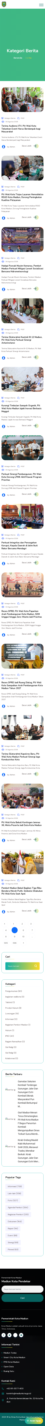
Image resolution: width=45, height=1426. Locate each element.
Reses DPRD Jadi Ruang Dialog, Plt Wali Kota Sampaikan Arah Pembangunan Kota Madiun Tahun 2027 (22, 685)
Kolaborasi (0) (11, 1058)
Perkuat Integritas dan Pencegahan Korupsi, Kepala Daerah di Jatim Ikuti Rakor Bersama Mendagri (20, 545)
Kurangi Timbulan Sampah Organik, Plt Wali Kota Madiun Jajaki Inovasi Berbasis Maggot (22, 408)
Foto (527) (13, 1200)
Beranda (18, 57)
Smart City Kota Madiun (14, 1357)
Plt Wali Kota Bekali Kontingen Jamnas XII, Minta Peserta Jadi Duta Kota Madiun (22, 824)
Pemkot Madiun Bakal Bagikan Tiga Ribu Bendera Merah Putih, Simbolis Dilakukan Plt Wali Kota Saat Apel (22, 891)
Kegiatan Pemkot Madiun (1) (17, 1024)
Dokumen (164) (15, 1221)
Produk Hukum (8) (13, 1008)
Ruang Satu (9, 1371)
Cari (22, 1297)
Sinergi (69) (13, 1242)
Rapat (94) (13, 1228)
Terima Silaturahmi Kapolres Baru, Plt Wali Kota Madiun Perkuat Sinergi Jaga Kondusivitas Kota (21, 757)
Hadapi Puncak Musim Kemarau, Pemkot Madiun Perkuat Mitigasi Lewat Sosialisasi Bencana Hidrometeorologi (22, 268)
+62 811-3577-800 (15, 1388)
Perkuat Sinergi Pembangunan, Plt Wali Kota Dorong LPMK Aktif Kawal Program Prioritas (22, 477)
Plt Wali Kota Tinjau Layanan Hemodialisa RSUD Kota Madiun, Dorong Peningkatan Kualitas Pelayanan (22, 197)
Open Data (9, 1366)
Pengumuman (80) (13, 991)
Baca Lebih (27, 146)
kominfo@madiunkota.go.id (18, 1393)
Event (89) (12, 1235)
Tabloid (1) (10, 1002)
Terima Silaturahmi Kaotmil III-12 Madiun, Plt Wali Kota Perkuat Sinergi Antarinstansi (22, 340)
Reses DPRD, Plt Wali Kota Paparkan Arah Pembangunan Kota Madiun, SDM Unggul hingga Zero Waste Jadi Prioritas (22, 614)
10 (23, 936)
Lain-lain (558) (14, 1193)
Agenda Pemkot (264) (18, 1207)
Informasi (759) (15, 1186)
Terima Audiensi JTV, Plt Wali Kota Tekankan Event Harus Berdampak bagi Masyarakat (21, 129)
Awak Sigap (35, 1420)
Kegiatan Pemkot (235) (18, 1214)
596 (14, 943)
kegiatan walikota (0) (14, 996)
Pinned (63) (13, 1249)
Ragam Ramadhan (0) (15, 1041)
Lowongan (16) (12, 1013)
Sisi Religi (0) (10, 1047)
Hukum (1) (9, 1030)
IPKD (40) (9, 1036)
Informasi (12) (11, 1019)
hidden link (23, 99)
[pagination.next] (23, 943)
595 (6, 943)
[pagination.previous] (5, 924)
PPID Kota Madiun (12, 1362)
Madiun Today (10, 1352)
